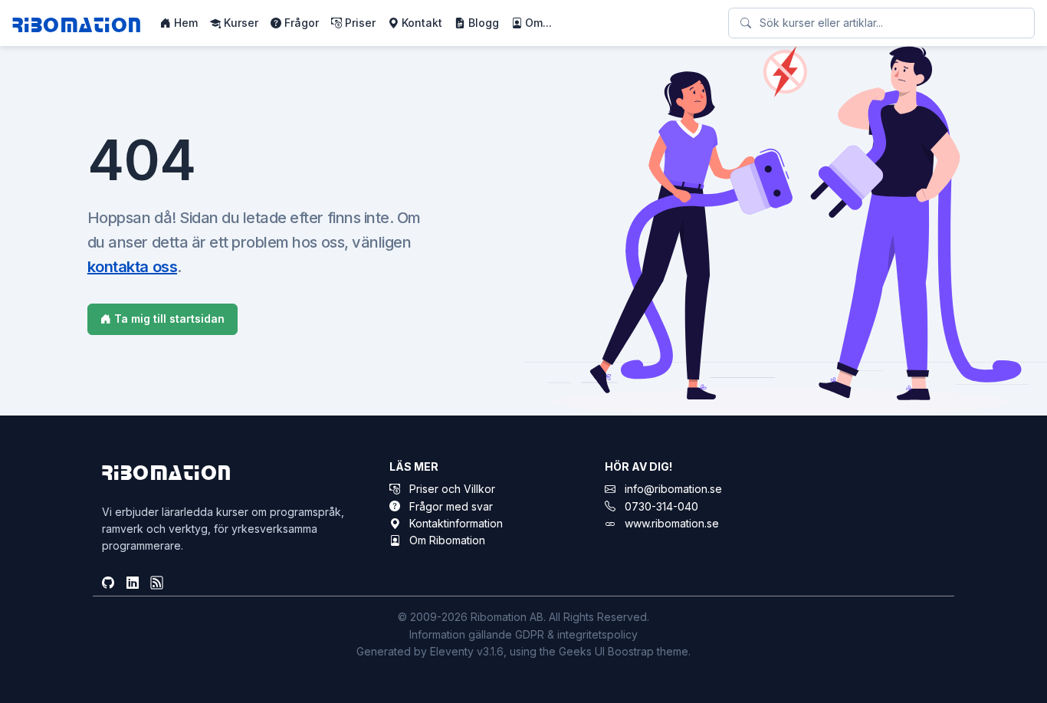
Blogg (482, 22)
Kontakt (420, 22)
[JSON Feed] (157, 583)
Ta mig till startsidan (168, 318)
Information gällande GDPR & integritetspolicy (523, 634)
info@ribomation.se (673, 488)
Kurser (239, 22)
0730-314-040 (661, 506)
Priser (359, 22)
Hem (184, 22)
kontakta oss (132, 267)
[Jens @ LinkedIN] (132, 583)
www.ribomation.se (672, 523)
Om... (537, 22)
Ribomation (77, 23)
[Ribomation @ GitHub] (108, 583)
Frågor (300, 22)
